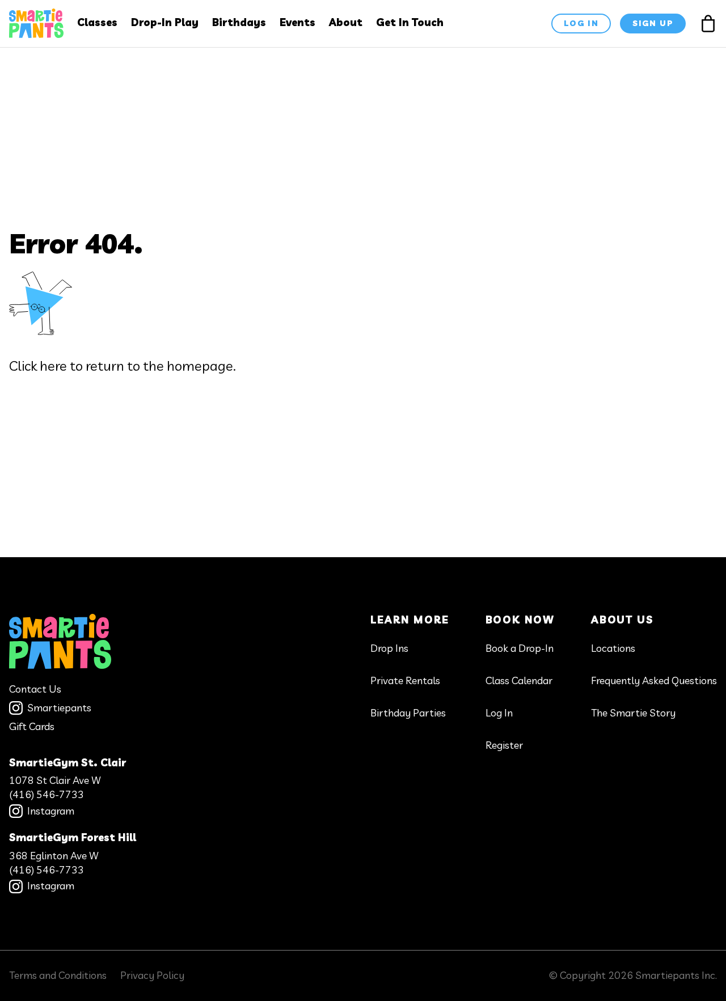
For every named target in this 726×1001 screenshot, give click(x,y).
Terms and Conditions (58, 975)
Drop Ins (389, 648)
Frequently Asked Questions (654, 680)
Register (504, 745)
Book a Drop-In (520, 648)
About (345, 22)
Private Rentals (405, 680)
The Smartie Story (633, 712)
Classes (97, 22)
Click (23, 365)
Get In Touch (410, 22)
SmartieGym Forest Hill (72, 837)
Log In (499, 712)
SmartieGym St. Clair (67, 762)
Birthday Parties (408, 712)
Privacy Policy (152, 975)
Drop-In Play (165, 22)
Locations (613, 648)
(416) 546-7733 (46, 794)
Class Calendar (519, 680)
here (53, 365)
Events (297, 22)
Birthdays (239, 22)
